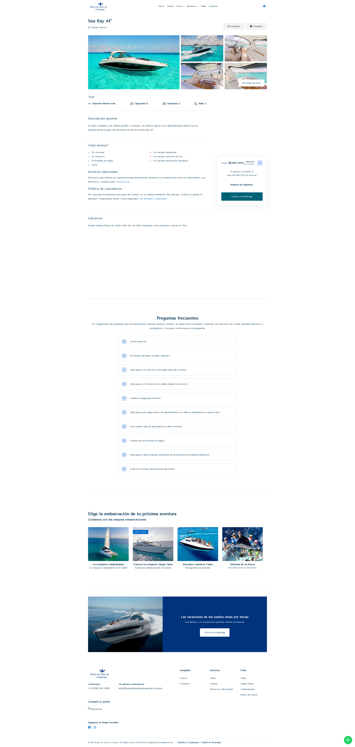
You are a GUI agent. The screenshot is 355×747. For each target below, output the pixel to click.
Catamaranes (247, 689)
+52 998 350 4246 (99, 688)
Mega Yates (247, 683)
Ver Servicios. (123, 182)
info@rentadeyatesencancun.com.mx (140, 688)
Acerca (170, 6)
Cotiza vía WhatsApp (214, 632)
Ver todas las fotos (251, 83)
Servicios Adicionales (221, 689)
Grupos (214, 683)
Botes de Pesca (249, 694)
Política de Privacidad (211, 742)
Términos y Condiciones (188, 742)
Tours (203, 6)
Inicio (161, 6)
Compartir (235, 26)
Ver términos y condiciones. (153, 199)
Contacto (213, 6)
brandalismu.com (166, 742)
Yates (243, 678)
